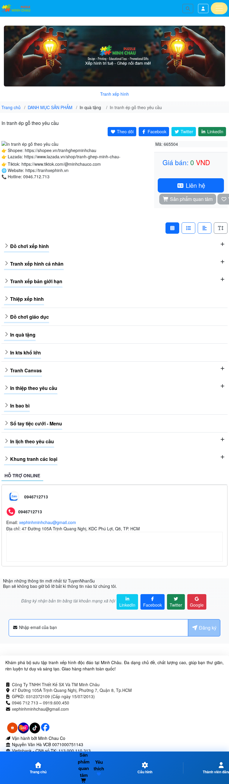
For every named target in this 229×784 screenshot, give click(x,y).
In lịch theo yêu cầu (32, 441)
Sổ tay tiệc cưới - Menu (36, 423)
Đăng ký (207, 627)
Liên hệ (194, 185)
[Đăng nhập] (203, 8)
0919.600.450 (56, 703)
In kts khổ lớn (25, 352)
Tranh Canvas (26, 370)
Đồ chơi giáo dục (29, 316)
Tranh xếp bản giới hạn (36, 281)
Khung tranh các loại (33, 458)
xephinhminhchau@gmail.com (47, 522)
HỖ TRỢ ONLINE (22, 475)
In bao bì (20, 405)
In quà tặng (22, 334)
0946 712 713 (25, 703)
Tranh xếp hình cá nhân (37, 263)
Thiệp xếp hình (27, 298)
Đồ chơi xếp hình (29, 246)
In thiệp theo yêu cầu (33, 388)
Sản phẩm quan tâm (191, 199)
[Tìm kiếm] (187, 8)
